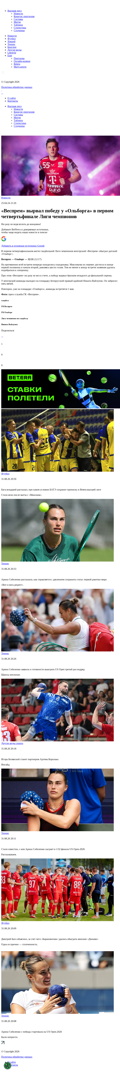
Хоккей (11, 41)
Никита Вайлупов (9, 324)
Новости (18, 13)
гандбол (5, 300)
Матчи (17, 22)
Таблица (18, 24)
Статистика (20, 27)
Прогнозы (19, 58)
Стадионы (19, 30)
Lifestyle (12, 52)
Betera (17, 64)
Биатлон (12, 47)
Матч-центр (20, 66)
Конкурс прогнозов (24, 16)
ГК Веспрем (6, 306)
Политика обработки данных (16, 87)
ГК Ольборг (6, 312)
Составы (18, 19)
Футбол (12, 38)
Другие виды (15, 50)
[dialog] (7, 1065)
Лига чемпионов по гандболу (14, 318)
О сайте (12, 98)
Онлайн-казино (22, 61)
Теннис (11, 44)
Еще (10, 55)
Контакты (13, 101)
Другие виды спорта (12, 743)
